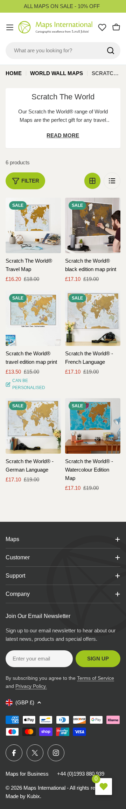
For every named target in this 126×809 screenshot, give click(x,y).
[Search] (110, 50)
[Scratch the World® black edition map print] (92, 225)
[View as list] (112, 180)
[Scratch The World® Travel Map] (33, 225)
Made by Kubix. (23, 796)
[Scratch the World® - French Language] (92, 318)
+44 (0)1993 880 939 (80, 774)
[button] (49, 209)
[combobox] (63, 50)
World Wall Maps (56, 73)
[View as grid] (92, 180)
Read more (63, 135)
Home (14, 73)
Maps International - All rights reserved (67, 788)
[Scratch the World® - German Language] (33, 426)
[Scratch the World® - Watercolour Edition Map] (92, 426)
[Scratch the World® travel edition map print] (33, 318)
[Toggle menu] (10, 27)
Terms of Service (95, 678)
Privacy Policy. (31, 686)
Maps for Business (27, 774)
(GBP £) (24, 702)
